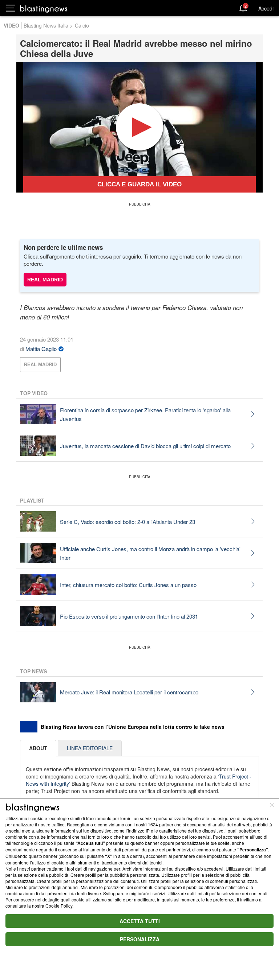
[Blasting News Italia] (44, 8)
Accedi (266, 8)
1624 (153, 824)
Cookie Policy (58, 906)
